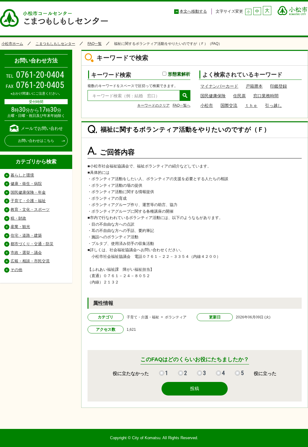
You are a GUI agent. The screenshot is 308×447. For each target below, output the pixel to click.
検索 (185, 95)
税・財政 (18, 218)
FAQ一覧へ (181, 105)
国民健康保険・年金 (28, 192)
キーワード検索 (140, 74)
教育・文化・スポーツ (30, 209)
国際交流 (228, 105)
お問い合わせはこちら (36, 141)
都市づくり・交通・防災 (32, 244)
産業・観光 (20, 226)
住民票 (239, 95)
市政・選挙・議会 (26, 252)
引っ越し (273, 105)
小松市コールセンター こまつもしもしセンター (57, 18)
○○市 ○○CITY (292, 9)
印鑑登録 (278, 86)
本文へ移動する (193, 11)
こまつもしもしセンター (55, 44)
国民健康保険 (213, 95)
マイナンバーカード (219, 86)
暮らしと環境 (22, 175)
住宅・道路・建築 (26, 235)
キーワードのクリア (153, 105)
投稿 (194, 388)
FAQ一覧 (95, 44)
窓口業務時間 (266, 95)
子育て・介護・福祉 (28, 200)
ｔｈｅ (251, 105)
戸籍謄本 (254, 86)
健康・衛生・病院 (26, 183)
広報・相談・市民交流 (30, 261)
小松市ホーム (12, 44)
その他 (16, 269)
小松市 (206, 105)
